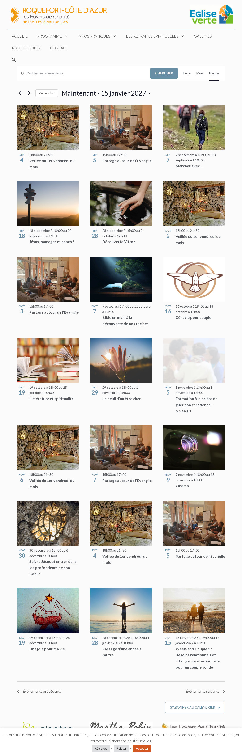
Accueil (20, 36)
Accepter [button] (142, 748)
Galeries (203, 36)
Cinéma (182, 485)
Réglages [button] (101, 748)
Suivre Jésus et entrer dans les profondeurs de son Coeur (53, 567)
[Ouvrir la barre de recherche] (13, 60)
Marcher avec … (189, 166)
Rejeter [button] (121, 748)
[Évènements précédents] (20, 93)
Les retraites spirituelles (152, 36)
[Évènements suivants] (29, 93)
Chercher (164, 73)
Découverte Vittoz (118, 241)
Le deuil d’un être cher (121, 398)
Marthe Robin (26, 48)
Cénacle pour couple (193, 317)
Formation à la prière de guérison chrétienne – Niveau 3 (196, 404)
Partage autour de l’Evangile (127, 160)
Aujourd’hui (46, 93)
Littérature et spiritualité (51, 398)
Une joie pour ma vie (47, 648)
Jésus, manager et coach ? (51, 241)
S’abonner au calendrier (192, 707)
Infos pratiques (94, 36)
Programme (49, 36)
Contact (59, 48)
